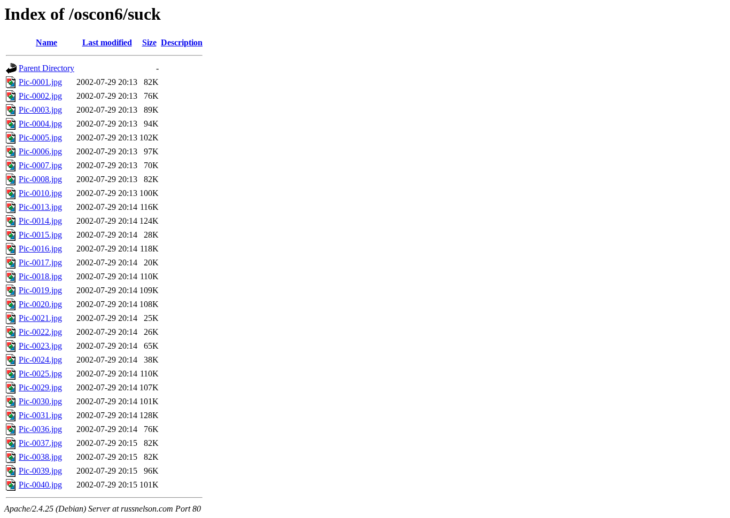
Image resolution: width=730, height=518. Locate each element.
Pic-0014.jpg (40, 220)
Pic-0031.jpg (40, 415)
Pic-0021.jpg (40, 318)
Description (182, 42)
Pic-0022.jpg (40, 331)
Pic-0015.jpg (40, 234)
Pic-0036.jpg (40, 429)
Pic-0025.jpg (40, 373)
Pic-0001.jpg (40, 82)
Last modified (107, 42)
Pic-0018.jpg (40, 276)
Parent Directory (46, 68)
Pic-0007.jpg (40, 165)
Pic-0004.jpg (40, 123)
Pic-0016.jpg (40, 248)
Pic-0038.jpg (40, 456)
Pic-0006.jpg (40, 151)
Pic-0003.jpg (40, 109)
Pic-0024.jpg (40, 359)
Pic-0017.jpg (40, 262)
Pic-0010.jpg (40, 193)
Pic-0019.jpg (40, 290)
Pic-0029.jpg (40, 387)
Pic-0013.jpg (40, 206)
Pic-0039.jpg (40, 470)
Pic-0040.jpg (40, 484)
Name (46, 42)
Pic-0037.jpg (40, 443)
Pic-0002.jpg (40, 95)
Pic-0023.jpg (40, 345)
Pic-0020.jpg (40, 304)
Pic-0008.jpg (40, 179)
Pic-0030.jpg (40, 401)
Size (149, 42)
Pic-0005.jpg (40, 137)
